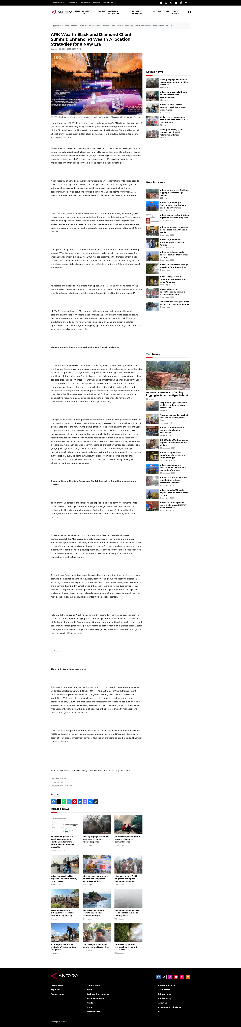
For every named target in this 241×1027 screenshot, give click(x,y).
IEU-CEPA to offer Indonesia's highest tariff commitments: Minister (174, 442)
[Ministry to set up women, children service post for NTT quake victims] (97, 864)
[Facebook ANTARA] (161, 3)
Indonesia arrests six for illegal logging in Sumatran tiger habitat (174, 193)
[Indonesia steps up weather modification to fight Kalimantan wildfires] (152, 481)
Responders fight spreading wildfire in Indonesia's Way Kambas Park (173, 405)
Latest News (72, 3)
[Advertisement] (168, 49)
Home (77, 11)
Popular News (85, 3)
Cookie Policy (164, 998)
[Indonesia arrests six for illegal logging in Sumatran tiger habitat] (152, 194)
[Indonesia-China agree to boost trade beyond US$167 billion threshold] (152, 506)
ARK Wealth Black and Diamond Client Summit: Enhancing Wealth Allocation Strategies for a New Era (126, 26)
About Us (162, 1003)
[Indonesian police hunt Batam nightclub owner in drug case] (152, 219)
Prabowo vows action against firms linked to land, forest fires (174, 418)
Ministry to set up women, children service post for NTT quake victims (95, 878)
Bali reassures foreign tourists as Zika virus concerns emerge (93, 913)
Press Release (176, 12)
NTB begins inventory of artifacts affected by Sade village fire (63, 947)
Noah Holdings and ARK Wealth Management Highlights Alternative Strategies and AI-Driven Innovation (62, 841)
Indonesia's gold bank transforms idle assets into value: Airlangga (173, 279)
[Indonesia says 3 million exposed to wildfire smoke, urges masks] (65, 864)
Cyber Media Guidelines (169, 1007)
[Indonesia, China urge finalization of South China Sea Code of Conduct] (152, 206)
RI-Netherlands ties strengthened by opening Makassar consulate (172, 292)
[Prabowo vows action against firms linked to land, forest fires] (152, 418)
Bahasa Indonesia (58, 3)
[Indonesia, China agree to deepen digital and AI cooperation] (152, 431)
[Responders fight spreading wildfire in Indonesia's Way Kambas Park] (152, 406)
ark (57, 795)
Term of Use (164, 990)
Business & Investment (113, 12)
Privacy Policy (164, 994)
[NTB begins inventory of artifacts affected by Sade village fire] (65, 932)
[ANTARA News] (62, 12)
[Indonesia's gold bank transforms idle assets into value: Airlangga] (152, 280)
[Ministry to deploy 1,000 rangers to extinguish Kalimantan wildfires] (128, 864)
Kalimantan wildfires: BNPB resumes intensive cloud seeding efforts (127, 913)
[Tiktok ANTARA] (181, 3)
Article (157, 11)
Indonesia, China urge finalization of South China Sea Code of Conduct (173, 205)
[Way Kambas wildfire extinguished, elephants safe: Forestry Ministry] (65, 898)
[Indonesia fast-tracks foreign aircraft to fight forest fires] (128, 932)
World (101, 11)
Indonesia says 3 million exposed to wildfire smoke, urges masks (64, 878)
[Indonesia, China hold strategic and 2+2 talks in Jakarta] (152, 243)
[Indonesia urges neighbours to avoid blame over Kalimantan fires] (128, 824)
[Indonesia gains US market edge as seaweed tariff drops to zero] (152, 256)
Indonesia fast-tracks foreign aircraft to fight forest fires (125, 947)
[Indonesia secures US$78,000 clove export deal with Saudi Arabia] (152, 231)
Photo (166, 11)
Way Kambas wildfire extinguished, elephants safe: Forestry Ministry (62, 913)
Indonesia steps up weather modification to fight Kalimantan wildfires (173, 480)
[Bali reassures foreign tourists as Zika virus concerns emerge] (97, 898)
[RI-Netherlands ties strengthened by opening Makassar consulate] (152, 293)
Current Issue (86, 12)
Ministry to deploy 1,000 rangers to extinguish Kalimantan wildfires (125, 878)
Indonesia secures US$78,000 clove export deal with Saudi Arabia (174, 230)
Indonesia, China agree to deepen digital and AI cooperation (172, 430)
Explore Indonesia (137, 12)
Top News (96, 3)
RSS (160, 1012)
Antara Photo (108, 3)
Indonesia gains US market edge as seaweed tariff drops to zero (174, 255)
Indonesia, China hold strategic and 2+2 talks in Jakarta (172, 242)
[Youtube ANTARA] (176, 3)
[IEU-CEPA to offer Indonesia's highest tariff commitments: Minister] (152, 443)
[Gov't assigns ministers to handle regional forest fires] (97, 932)
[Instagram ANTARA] (171, 3)
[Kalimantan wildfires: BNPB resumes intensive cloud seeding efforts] (128, 898)
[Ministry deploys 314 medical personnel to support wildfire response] (97, 824)
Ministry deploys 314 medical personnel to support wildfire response (96, 839)
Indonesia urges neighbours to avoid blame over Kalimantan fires (127, 839)
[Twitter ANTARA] (166, 3)
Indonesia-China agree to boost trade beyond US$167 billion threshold (173, 505)
